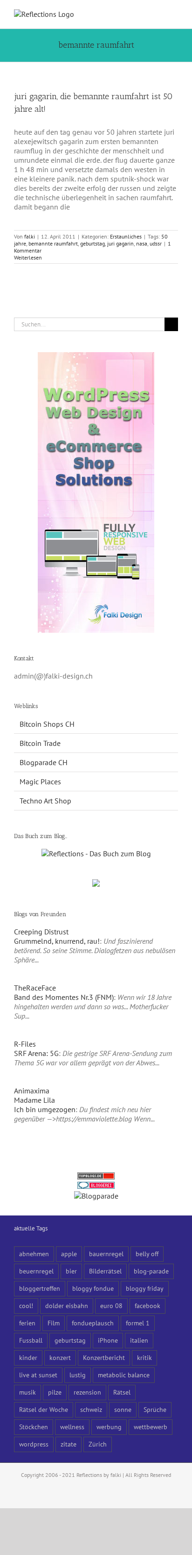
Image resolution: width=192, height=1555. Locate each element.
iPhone (108, 1340)
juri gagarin (120, 243)
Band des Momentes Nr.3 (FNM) (64, 997)
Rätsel (121, 1392)
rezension (87, 1392)
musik (27, 1392)
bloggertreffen (39, 1288)
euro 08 (111, 1305)
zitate (68, 1443)
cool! (26, 1305)
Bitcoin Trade (40, 743)
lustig (77, 1374)
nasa (141, 243)
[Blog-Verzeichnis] (96, 1186)
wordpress (33, 1443)
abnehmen (34, 1253)
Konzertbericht (104, 1357)
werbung (109, 1426)
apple (69, 1253)
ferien (27, 1322)
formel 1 (138, 1322)
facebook (147, 1305)
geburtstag (92, 243)
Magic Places (40, 781)
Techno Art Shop (45, 800)
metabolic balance (124, 1374)
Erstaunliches (126, 236)
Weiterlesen (28, 257)
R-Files (25, 1044)
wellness (72, 1426)
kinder (28, 1357)
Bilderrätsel (105, 1270)
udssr (156, 243)
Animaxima (31, 1090)
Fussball (30, 1340)
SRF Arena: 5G (36, 1053)
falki (29, 236)
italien (139, 1340)
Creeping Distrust (41, 931)
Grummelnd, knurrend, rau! (57, 941)
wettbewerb (150, 1426)
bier (71, 1270)
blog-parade (151, 1270)
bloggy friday (145, 1288)
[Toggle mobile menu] (174, 14)
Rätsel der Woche (43, 1409)
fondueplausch (93, 1322)
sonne (122, 1409)
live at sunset (38, 1374)
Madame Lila (34, 1100)
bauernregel (106, 1253)
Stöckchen (33, 1426)
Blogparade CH (44, 762)
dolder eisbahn (66, 1305)
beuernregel (36, 1270)
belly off (147, 1253)
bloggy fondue (93, 1288)
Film (54, 1322)
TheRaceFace (35, 987)
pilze (55, 1392)
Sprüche (155, 1409)
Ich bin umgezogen (44, 1109)
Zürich (98, 1443)
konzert (60, 1357)
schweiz (91, 1409)
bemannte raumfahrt (53, 243)
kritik (144, 1357)
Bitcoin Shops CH (47, 724)
